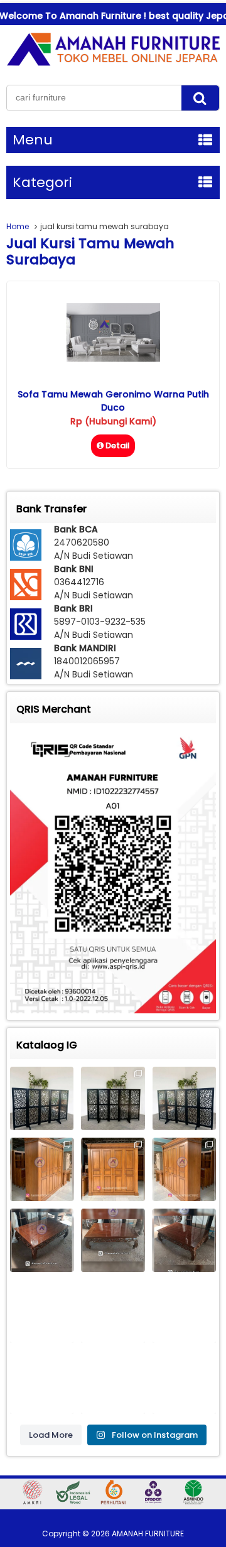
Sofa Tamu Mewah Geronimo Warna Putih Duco (113, 401)
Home (17, 226)
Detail (117, 445)
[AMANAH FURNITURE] (113, 65)
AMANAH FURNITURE (148, 1533)
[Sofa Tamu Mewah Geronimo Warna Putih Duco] (113, 358)
